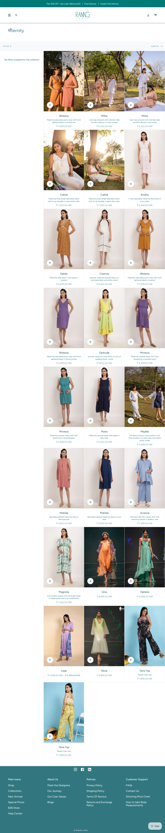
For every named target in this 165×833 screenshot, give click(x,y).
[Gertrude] (104, 318)
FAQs (129, 785)
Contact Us (132, 790)
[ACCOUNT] (148, 15)
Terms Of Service (96, 796)
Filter (6, 46)
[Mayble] (145, 397)
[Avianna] (145, 478)
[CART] (155, 15)
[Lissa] (64, 636)
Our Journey (54, 790)
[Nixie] (104, 636)
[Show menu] (10, 15)
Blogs (50, 802)
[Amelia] (145, 160)
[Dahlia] (64, 239)
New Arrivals (15, 796)
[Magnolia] (64, 557)
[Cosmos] (104, 239)
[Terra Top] (145, 636)
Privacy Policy (94, 785)
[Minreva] (145, 318)
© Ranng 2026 (81, 830)
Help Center (15, 813)
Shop (11, 785)
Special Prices (16, 802)
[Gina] (104, 557)
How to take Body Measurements (136, 804)
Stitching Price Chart (138, 796)
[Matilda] (64, 478)
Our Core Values (56, 796)
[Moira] (104, 397)
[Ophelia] (145, 557)
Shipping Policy (95, 790)
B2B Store (14, 807)
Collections (14, 790)
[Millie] (104, 81)
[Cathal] (64, 160)
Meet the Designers (58, 785)
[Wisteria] (64, 81)
